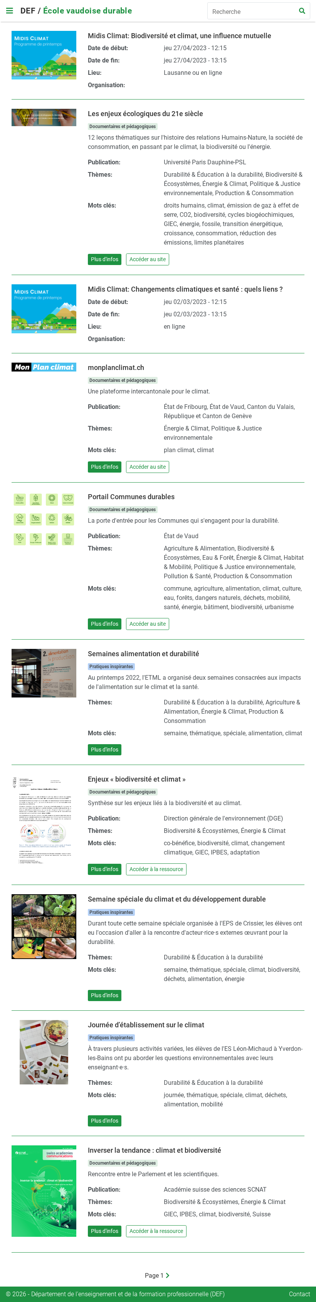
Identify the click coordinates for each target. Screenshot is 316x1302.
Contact (299, 1294)
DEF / (31, 10)
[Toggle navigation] (9, 11)
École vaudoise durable (87, 10)
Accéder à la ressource (156, 869)
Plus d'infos (104, 259)
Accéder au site (147, 259)
